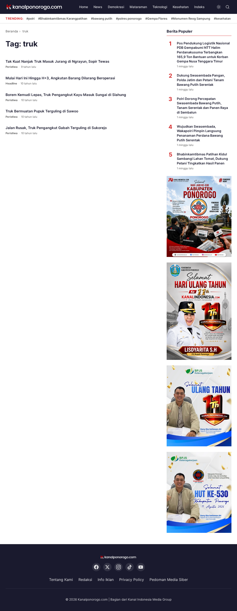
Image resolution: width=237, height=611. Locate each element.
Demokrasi (116, 7)
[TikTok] (129, 567)
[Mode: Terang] (219, 7)
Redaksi (85, 579)
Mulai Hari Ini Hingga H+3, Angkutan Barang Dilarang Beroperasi (60, 78)
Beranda (12, 31)
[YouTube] (141, 567)
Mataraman (138, 7)
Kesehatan (181, 7)
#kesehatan (222, 18)
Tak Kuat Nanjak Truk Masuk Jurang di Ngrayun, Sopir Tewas (57, 61)
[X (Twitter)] (107, 567)
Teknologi (160, 7)
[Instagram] (118, 567)
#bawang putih (101, 18)
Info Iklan (106, 579)
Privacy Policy (131, 579)
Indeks (199, 7)
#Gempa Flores (156, 18)
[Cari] (227, 7)
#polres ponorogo (129, 18)
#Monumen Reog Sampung (190, 18)
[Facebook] (96, 567)
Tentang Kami (61, 579)
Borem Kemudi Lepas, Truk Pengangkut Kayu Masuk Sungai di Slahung (66, 95)
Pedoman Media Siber (169, 579)
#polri (30, 18)
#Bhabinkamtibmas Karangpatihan (62, 18)
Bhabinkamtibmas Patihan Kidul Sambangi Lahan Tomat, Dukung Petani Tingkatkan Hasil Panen (202, 158)
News (98, 7)
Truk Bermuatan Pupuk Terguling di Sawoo (42, 111)
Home (83, 7)
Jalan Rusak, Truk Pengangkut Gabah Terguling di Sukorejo (56, 128)
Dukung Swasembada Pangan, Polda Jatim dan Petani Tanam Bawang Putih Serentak (201, 79)
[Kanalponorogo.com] (34, 7)
